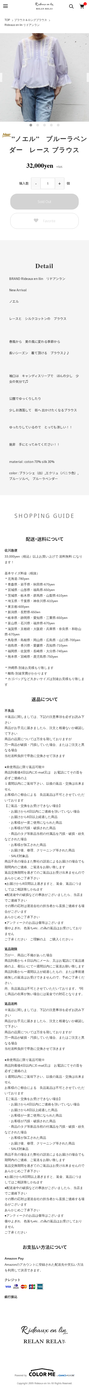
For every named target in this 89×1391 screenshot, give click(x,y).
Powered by (21, 1375)
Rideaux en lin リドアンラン (22, 25)
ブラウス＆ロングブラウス (30, 20)
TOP (7, 20)
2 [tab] (37, 125)
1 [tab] (31, 125)
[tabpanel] (44, 77)
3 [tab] (44, 125)
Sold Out (44, 201)
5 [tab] (58, 125)
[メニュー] (5, 6)
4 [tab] (51, 125)
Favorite (49, 220)
